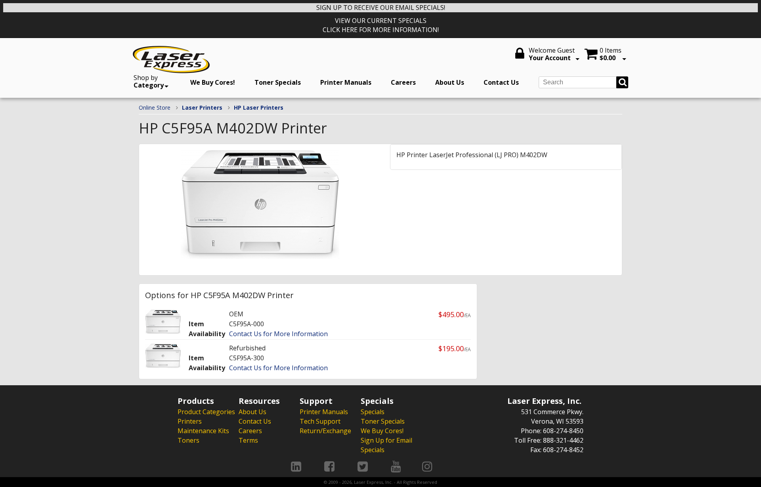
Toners (188, 440)
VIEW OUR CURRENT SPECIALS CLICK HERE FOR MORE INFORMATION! (381, 25)
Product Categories (206, 411)
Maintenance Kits (203, 430)
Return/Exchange (325, 430)
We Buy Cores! (212, 82)
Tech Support (320, 421)
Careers (403, 82)
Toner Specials (277, 82)
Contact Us (501, 82)
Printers (190, 421)
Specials (372, 411)
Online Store (154, 107)
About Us (449, 82)
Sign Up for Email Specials (386, 445)
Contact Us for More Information (278, 333)
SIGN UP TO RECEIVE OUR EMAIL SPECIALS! (380, 7)
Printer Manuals (345, 82)
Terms (248, 440)
